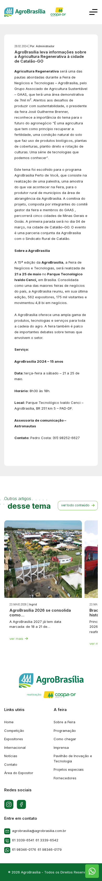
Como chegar (65, 739)
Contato (10, 764)
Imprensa (61, 747)
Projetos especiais (69, 769)
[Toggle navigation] (93, 12)
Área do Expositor (18, 773)
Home (9, 722)
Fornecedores (65, 778)
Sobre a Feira (64, 722)
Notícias (10, 756)
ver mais (16, 638)
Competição (14, 730)
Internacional (15, 747)
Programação (65, 730)
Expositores (13, 739)
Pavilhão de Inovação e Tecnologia (73, 758)
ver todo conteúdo (75, 505)
